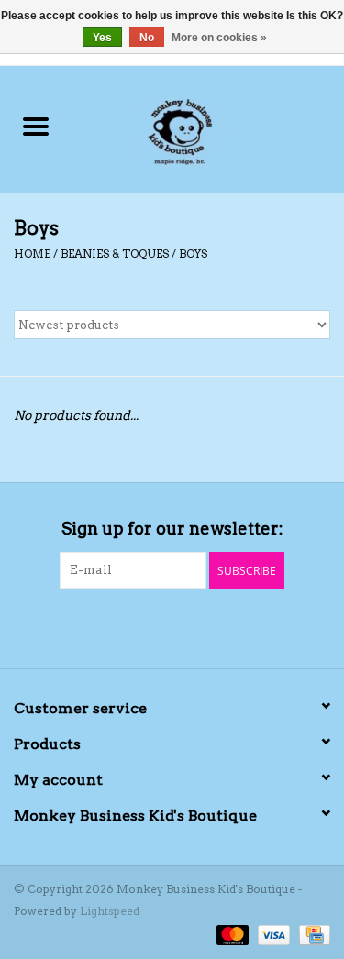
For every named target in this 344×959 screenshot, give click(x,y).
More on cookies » (219, 37)
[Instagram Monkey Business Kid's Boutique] (188, 626)
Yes (102, 37)
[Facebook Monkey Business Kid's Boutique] (156, 626)
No (146, 37)
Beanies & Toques (115, 253)
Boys (193, 253)
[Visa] (272, 934)
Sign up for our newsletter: (172, 528)
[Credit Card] (311, 934)
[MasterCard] (230, 934)
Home (32, 253)
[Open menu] (36, 125)
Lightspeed (109, 911)
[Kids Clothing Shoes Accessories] (208, 127)
